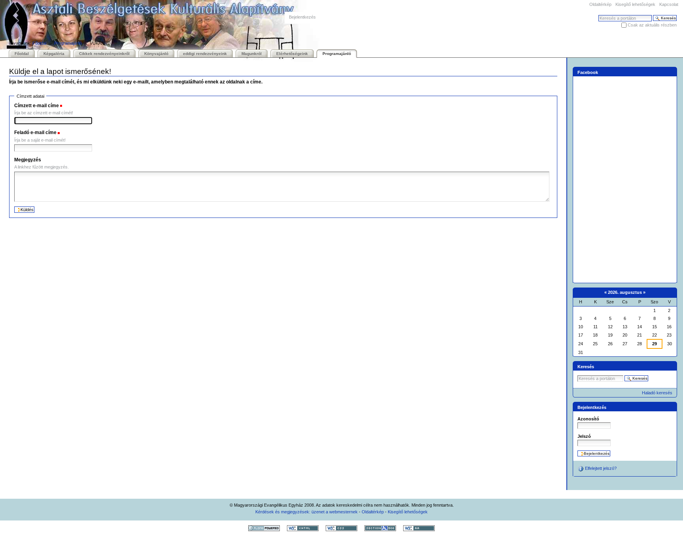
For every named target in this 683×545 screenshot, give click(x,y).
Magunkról (252, 53)
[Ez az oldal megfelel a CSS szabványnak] (341, 528)
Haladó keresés (657, 392)
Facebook (587, 72)
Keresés (585, 366)
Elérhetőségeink (292, 53)
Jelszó (584, 436)
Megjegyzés (27, 160)
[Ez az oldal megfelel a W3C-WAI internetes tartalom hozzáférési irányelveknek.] (419, 528)
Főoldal (39, 43)
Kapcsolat (668, 4)
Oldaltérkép (600, 4)
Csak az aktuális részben (652, 25)
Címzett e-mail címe (36, 105)
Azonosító (588, 418)
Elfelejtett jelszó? (600, 468)
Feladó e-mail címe (35, 132)
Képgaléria (53, 53)
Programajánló (68, 43)
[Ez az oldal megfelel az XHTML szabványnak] (303, 528)
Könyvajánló (156, 53)
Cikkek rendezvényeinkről (104, 53)
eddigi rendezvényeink (205, 53)
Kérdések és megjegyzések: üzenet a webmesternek (306, 511)
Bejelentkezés (302, 17)
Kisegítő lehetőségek (635, 4)
